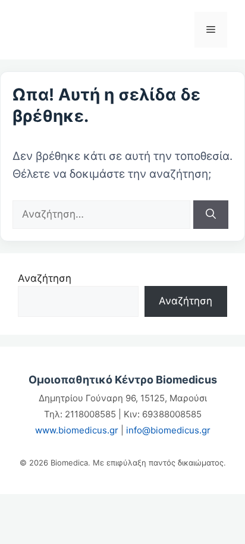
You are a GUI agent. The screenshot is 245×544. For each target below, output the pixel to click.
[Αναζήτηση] (210, 214)
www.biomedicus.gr (76, 430)
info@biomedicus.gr (168, 430)
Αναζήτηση (44, 278)
